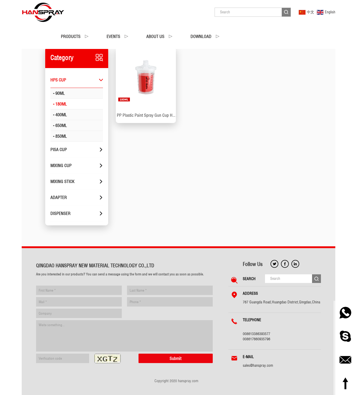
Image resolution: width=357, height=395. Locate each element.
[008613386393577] (345, 312)
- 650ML (60, 125)
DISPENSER (60, 213)
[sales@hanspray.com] (345, 359)
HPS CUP (58, 79)
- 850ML (60, 136)
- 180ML (60, 104)
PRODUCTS (70, 36)
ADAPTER (58, 197)
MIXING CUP (61, 165)
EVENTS (113, 36)
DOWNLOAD (201, 36)
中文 (310, 12)
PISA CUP (58, 149)
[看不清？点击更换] (107, 358)
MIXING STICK (62, 181)
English (330, 12)
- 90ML (59, 93)
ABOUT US (155, 36)
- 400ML (60, 114)
